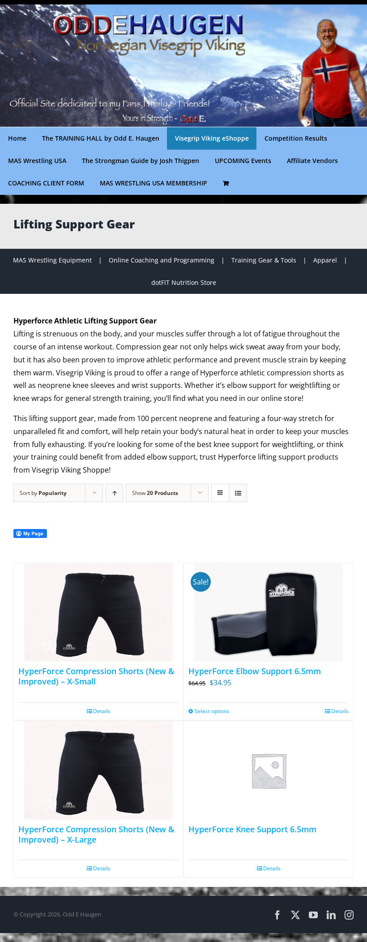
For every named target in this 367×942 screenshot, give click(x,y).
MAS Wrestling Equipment (52, 260)
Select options (212, 711)
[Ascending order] (114, 493)
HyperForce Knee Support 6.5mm (252, 829)
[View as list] (238, 493)
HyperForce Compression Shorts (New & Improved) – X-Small (96, 676)
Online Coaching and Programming (161, 260)
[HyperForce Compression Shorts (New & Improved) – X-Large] (98, 770)
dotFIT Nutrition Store (183, 282)
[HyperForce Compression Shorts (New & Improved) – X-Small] (98, 612)
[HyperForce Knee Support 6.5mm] (268, 770)
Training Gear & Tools (263, 260)
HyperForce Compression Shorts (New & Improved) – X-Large (96, 834)
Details (102, 711)
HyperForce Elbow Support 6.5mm (254, 671)
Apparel (325, 260)
